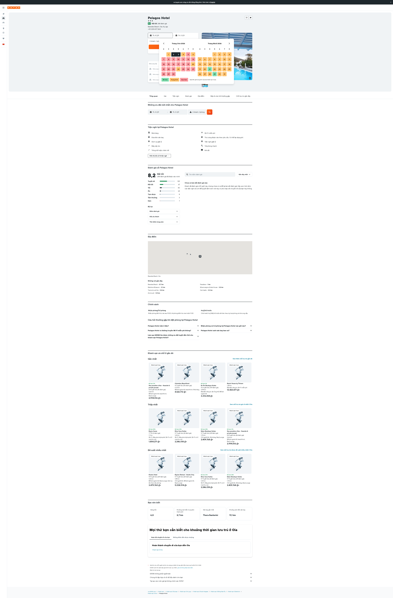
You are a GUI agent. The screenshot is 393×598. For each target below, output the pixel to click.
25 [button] (183, 69)
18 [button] (183, 64)
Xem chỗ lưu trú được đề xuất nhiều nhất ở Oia (236, 450)
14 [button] (163, 64)
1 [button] (168, 54)
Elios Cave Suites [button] (180, 431)
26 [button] (188, 69)
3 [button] (178, 54)
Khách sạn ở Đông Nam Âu (218, 591)
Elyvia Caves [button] (153, 431)
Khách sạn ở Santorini (234, 591)
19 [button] (188, 64)
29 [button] (168, 74)
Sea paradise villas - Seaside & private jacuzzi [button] (159, 386)
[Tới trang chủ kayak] (13, 7)
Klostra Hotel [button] (153, 475)
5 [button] (188, 54)
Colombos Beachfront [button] (182, 383)
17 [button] (178, 64)
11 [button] (183, 59)
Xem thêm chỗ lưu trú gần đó (242, 359)
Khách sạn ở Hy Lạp (185, 591)
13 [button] (193, 59)
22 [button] (168, 69)
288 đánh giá (162, 24)
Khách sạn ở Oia (157, 550)
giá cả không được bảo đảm (185, 567)
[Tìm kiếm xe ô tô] (3, 22)
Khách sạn (161, 591)
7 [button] (163, 59)
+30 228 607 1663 (154, 29)
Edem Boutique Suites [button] (208, 431)
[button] (390, 2)
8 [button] (168, 59)
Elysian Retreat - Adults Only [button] (184, 475)
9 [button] (173, 59)
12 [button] (188, 59)
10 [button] (178, 59)
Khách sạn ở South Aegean (200, 591)
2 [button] (173, 54)
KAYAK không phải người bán (160, 574)
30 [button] (173, 74)
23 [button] (173, 69)
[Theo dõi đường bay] (3, 33)
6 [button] (193, 54)
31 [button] (224, 74)
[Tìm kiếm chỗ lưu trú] (3, 18)
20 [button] (193, 64)
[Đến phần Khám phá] (3, 28)
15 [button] (168, 64)
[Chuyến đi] (3, 38)
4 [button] (183, 54)
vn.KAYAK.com (152, 591)
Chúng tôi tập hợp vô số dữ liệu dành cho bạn (166, 577)
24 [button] (178, 69)
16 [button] (173, 64)
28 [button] (164, 74)
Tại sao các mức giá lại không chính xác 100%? (167, 581)
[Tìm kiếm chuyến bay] (3, 14)
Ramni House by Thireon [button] (235, 383)
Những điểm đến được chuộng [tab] (183, 537)
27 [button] (193, 69)
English (212, 2)
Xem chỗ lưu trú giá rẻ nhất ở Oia (241, 404)
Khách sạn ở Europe (171, 591)
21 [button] (163, 69)
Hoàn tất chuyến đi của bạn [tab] (160, 537)
